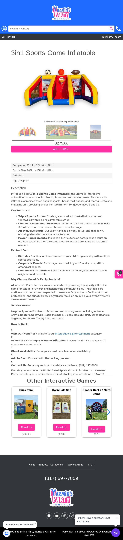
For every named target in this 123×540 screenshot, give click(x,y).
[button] (108, 412)
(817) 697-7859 (111, 36)
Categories (56, 464)
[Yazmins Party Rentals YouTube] (57, 516)
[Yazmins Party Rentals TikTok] (72, 516)
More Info (26, 427)
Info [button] (90, 464)
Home (32, 464)
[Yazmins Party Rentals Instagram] (65, 516)
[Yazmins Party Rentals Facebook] (49, 516)
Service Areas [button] (76, 464)
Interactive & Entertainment (72, 333)
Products (43, 464)
